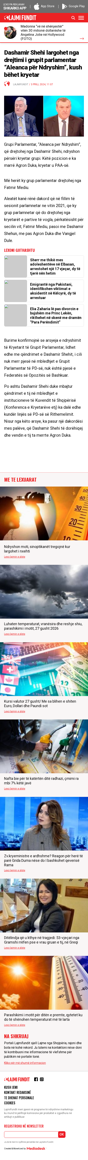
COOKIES (9, 1103)
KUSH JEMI (11, 1087)
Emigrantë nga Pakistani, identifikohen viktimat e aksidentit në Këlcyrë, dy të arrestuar (53, 291)
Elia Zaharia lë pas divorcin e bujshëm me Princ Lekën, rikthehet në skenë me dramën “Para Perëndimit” (55, 315)
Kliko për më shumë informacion (25, 1062)
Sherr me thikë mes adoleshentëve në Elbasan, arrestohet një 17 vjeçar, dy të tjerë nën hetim (55, 266)
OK (62, 1134)
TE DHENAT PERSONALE (19, 1098)
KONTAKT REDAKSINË (17, 1092)
